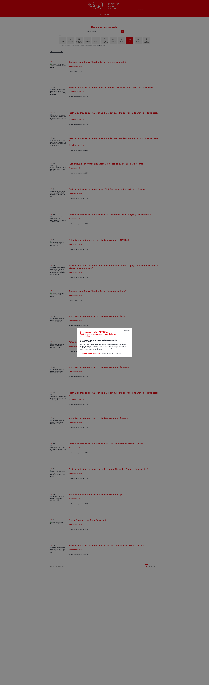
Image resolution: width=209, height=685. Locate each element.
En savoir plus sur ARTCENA (111, 353)
